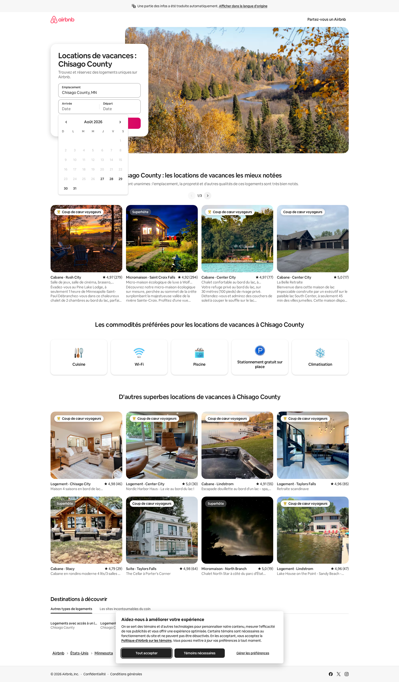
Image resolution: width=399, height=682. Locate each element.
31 (74, 188)
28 (111, 179)
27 (102, 179)
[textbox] (79, 109)
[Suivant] (207, 195)
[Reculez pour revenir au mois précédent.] (66, 122)
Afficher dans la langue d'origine (243, 6)
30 (66, 188)
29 (120, 179)
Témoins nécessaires (199, 653)
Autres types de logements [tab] (71, 609)
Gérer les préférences (252, 653)
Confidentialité (94, 674)
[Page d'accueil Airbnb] (62, 19)
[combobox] (99, 92)
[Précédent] (191, 195)
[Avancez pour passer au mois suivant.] (120, 122)
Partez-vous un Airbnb (326, 19)
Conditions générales (126, 674)
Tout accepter (146, 653)
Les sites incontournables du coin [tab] (125, 609)
